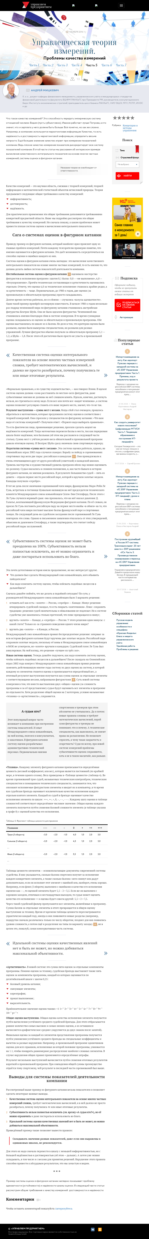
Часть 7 (121, 65)
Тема (122, 150)
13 (78, 79)
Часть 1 (34, 65)
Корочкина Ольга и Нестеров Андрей (127, 525)
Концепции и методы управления (130, 128)
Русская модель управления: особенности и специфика (124, 625)
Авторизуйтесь (63, 1208)
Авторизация (126, 317)
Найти (128, 175)
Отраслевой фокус (130, 157)
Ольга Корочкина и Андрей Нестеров (127, 407)
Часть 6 (106, 65)
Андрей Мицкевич (45, 90)
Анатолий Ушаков (131, 591)
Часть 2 (47, 65)
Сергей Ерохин (133, 463)
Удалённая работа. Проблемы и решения (127, 647)
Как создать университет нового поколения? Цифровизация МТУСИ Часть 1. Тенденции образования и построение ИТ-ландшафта (127, 432)
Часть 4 (76, 65)
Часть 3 (62, 65)
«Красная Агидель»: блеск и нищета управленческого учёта (126, 638)
